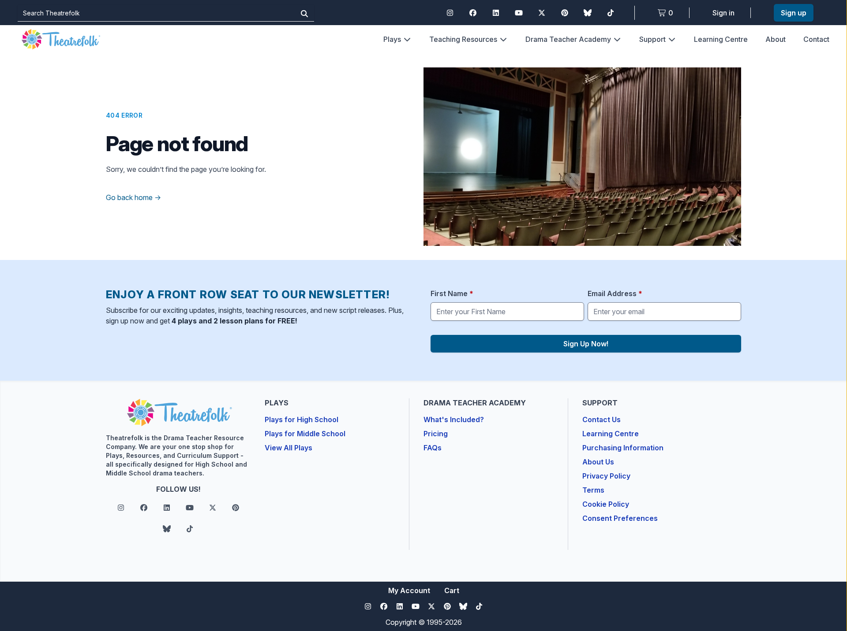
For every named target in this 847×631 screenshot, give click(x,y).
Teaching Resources (463, 39)
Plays (392, 39)
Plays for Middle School (305, 433)
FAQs (433, 447)
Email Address (615, 293)
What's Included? (454, 419)
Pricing (436, 433)
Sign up (793, 12)
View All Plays (288, 447)
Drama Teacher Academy (568, 39)
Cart (451, 590)
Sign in (723, 12)
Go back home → (133, 197)
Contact (816, 39)
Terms (593, 490)
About (775, 39)
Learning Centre (721, 39)
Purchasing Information (622, 447)
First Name (452, 293)
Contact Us (601, 419)
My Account (409, 590)
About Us (598, 461)
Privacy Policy (606, 475)
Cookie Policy (605, 504)
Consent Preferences (620, 518)
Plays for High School (301, 419)
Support (652, 39)
